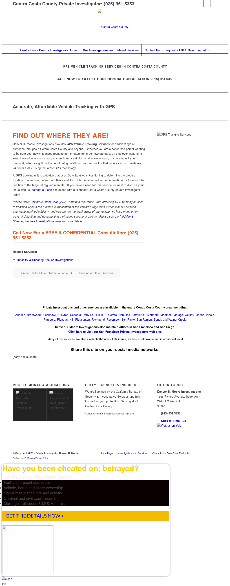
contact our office (43, 189)
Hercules (124, 315)
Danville (88, 315)
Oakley (189, 315)
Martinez (166, 315)
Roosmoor (112, 319)
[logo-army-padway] (115, 26)
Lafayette (138, 315)
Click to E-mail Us (173, 421)
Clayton (63, 315)
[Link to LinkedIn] (207, 3)
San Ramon (144, 319)
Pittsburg (49, 319)
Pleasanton (82, 319)
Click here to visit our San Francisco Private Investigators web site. (115, 331)
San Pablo (128, 319)
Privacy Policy (42, 458)
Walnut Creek (177, 319)
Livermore (152, 315)
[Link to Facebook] (200, 3)
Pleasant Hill (65, 319)
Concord (75, 315)
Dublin (99, 315)
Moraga (178, 315)
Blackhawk (49, 315)
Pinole (210, 315)
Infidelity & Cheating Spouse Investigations (45, 260)
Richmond (98, 319)
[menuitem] (48, 50)
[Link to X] (213, 3)
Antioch (20, 315)
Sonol (157, 319)
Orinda (200, 315)
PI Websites (29, 458)
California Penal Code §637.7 (49, 202)
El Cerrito (111, 315)
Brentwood (34, 315)
